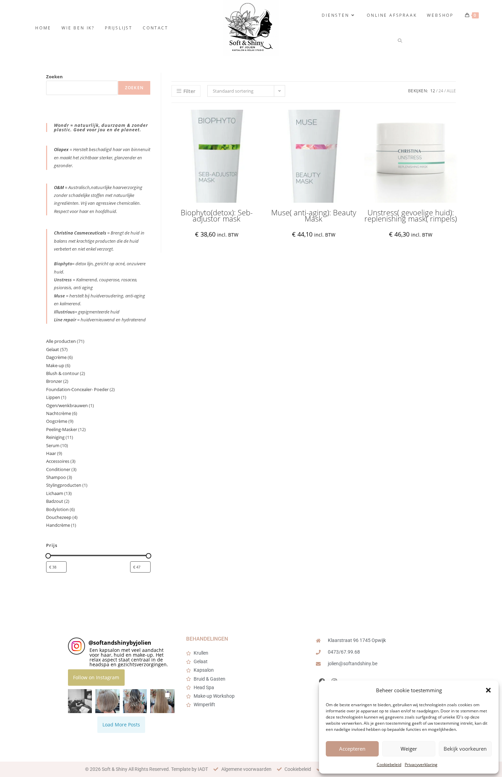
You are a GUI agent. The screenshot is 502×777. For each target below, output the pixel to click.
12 (432, 91)
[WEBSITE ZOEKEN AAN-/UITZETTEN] (400, 41)
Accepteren (352, 748)
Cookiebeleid (389, 764)
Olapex (61, 149)
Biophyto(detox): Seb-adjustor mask (217, 216)
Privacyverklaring (421, 764)
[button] (488, 690)
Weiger (409, 748)
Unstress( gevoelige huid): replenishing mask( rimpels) (410, 216)
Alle (451, 91)
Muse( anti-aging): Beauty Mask (313, 216)
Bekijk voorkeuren (465, 748)
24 (440, 91)
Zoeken (54, 76)
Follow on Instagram (96, 677)
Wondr (62, 125)
